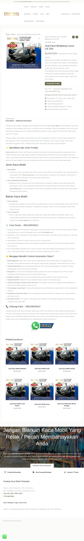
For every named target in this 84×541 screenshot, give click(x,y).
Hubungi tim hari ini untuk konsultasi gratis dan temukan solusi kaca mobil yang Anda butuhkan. (42, 1)
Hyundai (35, 14)
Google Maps (9, 496)
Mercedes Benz (29, 21)
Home (8, 34)
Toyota (26, 6)
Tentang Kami (65, 14)
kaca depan (56, 126)
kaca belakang (15, 188)
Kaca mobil (9, 152)
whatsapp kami (47, 232)
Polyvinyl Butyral (28, 175)
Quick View (17, 363)
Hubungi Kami (75, 14)
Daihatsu (34, 6)
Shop (13, 34)
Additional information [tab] (24, 121)
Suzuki (47, 6)
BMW (47, 14)
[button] (39, 38)
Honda (41, 6)
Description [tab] (10, 121)
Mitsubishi (27, 14)
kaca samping (24, 220)
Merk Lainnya (40, 21)
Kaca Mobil (52, 36)
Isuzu (42, 14)
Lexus (58, 36)
